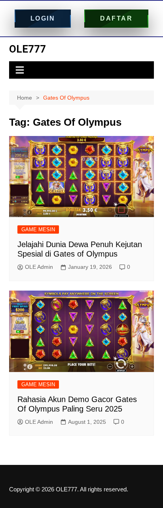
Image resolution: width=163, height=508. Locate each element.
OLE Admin (39, 267)
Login (42, 18)
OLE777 (27, 49)
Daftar (116, 18)
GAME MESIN (38, 229)
